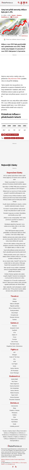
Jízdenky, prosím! (14, 426)
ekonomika (7, 138)
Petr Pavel (14, 381)
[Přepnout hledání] (18, 3)
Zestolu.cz (14, 403)
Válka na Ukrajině (14, 303)
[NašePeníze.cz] (7, 3)
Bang (14, 408)
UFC (14, 352)
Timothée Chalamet (14, 399)
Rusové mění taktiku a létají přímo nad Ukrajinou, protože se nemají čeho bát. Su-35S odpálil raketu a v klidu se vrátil (14, 245)
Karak (14, 424)
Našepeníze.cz (13, 438)
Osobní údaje (18, 459)
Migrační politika (14, 306)
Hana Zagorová (14, 383)
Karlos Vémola (15, 368)
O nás (13, 464)
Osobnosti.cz (14, 376)
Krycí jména (14, 419)
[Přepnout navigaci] (21, 3)
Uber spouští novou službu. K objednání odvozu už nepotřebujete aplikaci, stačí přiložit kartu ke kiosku (14, 269)
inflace (17, 138)
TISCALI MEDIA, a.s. (16, 462)
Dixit (14, 417)
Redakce (8, 459)
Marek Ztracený (14, 393)
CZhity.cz (6, 438)
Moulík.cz (10, 436)
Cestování (23, 431)
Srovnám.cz (21, 438)
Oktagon (14, 354)
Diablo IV (14, 335)
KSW (14, 361)
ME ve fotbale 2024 (14, 308)
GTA (14, 332)
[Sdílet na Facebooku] (2, 135)
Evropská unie (14, 315)
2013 (22, 138)
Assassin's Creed (14, 328)
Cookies (12, 459)
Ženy (18, 431)
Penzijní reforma (14, 317)
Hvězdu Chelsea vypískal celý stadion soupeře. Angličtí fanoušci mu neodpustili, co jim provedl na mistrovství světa (14, 276)
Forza (14, 337)
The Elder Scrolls (14, 344)
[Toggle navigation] (26, 3)
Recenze (14, 325)
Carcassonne (14, 406)
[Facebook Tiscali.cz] (13, 467)
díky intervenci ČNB (14, 78)
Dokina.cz (22, 436)
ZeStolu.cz (22, 433)
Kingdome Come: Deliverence (14, 346)
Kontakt (3, 461)
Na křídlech (14, 421)
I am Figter (14, 364)
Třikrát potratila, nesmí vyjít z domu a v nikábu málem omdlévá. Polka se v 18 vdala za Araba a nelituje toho (14, 256)
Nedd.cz (5, 436)
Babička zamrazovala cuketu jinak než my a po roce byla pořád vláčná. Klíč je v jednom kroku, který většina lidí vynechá (14, 239)
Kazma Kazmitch (14, 386)
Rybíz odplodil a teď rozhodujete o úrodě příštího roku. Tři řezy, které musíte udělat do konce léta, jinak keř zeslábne (14, 289)
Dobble (15, 415)
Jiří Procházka (14, 370)
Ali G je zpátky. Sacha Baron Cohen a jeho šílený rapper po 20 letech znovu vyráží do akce (14, 177)
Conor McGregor (14, 373)
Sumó (14, 366)
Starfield (14, 330)
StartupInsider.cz (14, 440)
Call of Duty (14, 341)
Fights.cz (14, 349)
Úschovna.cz (23, 435)
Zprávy (10, 431)
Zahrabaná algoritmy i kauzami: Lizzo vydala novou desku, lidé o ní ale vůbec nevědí (14, 226)
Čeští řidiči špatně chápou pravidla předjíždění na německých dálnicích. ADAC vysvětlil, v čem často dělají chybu (14, 232)
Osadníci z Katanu (14, 410)
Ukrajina (14, 301)
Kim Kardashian (14, 388)
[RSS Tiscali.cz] (16, 467)
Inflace (14, 299)
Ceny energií (14, 312)
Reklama (3, 459)
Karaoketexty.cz (14, 435)
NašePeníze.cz (24, 35)
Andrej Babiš (14, 379)
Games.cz (14, 323)
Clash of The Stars (14, 357)
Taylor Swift (14, 395)
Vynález (14, 319)
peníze (13, 138)
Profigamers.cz (14, 433)
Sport (14, 431)
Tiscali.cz (14, 296)
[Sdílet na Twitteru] (5, 135)
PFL (14, 359)
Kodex (22, 459)
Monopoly (14, 412)
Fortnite (14, 339)
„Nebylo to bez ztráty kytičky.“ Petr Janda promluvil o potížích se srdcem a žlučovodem (14, 219)
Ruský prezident (14, 310)
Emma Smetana (14, 397)
